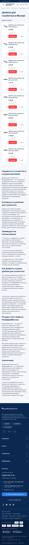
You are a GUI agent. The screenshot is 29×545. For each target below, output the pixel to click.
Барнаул (11, 518)
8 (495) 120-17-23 (6, 1)
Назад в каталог (7, 20)
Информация (6, 461)
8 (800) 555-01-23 (8, 475)
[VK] (13, 504)
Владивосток (18, 518)
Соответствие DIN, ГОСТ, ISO (13, 539)
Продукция (5, 438)
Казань (18, 516)
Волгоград (5, 518)
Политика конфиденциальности (9, 543)
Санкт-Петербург (6, 513)
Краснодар (5, 516)
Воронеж (24, 516)
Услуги (4, 446)
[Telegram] (3, 504)
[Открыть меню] (3, 4)
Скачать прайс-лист (15, 500)
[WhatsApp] (6, 504)
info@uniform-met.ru (22, 1)
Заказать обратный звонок (15, 494)
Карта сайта (21, 543)
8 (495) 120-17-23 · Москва (9, 478)
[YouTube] (10, 504)
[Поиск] (17, 4)
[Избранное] (24, 5)
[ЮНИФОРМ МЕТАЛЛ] (10, 4)
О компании (6, 453)
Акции (3, 539)
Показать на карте (16, 487)
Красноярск (12, 516)
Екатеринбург (16, 513)
